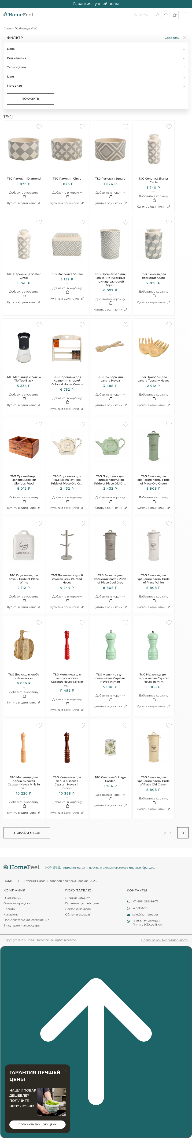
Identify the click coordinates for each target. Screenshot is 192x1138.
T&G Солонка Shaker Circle (153, 180)
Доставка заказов (78, 909)
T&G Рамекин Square (110, 178)
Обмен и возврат (77, 914)
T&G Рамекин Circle (67, 178)
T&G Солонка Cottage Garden (110, 779)
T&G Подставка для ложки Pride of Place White (24, 579)
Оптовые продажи (17, 903)
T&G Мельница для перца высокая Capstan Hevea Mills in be (24, 783)
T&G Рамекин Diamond (24, 178)
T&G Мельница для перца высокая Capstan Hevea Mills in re (67, 680)
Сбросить (172, 38)
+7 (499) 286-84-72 (146, 901)
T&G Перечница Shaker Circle (24, 276)
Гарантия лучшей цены (82, 903)
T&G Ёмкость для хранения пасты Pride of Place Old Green (153, 480)
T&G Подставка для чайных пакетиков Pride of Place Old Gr (110, 480)
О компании (13, 898)
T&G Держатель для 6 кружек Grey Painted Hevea (67, 579)
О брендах (23, 28)
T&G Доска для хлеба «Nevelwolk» (23, 676)
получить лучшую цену (37, 1124)
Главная (9, 28)
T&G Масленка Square (67, 274)
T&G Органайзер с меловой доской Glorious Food (23, 480)
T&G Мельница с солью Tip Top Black (24, 379)
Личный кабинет (77, 898)
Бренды (9, 909)
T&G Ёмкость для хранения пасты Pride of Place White (153, 579)
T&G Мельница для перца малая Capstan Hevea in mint (153, 678)
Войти (143, 15)
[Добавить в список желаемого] (39, 126)
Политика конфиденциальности (164, 940)
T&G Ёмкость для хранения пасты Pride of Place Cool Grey (110, 579)
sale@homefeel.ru (145, 914)
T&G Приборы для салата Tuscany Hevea (154, 379)
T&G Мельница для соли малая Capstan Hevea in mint (110, 678)
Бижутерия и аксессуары (22, 925)
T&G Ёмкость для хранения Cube (153, 276)
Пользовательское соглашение (26, 920)
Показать (30, 99)
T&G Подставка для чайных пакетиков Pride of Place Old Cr (67, 480)
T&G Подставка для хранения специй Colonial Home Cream (67, 380)
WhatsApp (140, 908)
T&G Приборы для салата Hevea (110, 379)
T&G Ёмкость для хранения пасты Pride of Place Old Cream (153, 781)
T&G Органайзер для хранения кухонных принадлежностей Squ (110, 279)
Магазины (11, 914)
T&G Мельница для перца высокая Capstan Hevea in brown (67, 783)
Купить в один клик (21, 203)
